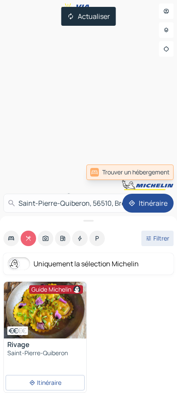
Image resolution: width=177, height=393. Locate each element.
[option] (11, 238)
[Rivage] (45, 310)
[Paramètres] (166, 30)
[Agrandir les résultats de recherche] (88, 220)
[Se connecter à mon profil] (166, 11)
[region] (45, 310)
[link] (155, 172)
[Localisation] (166, 49)
